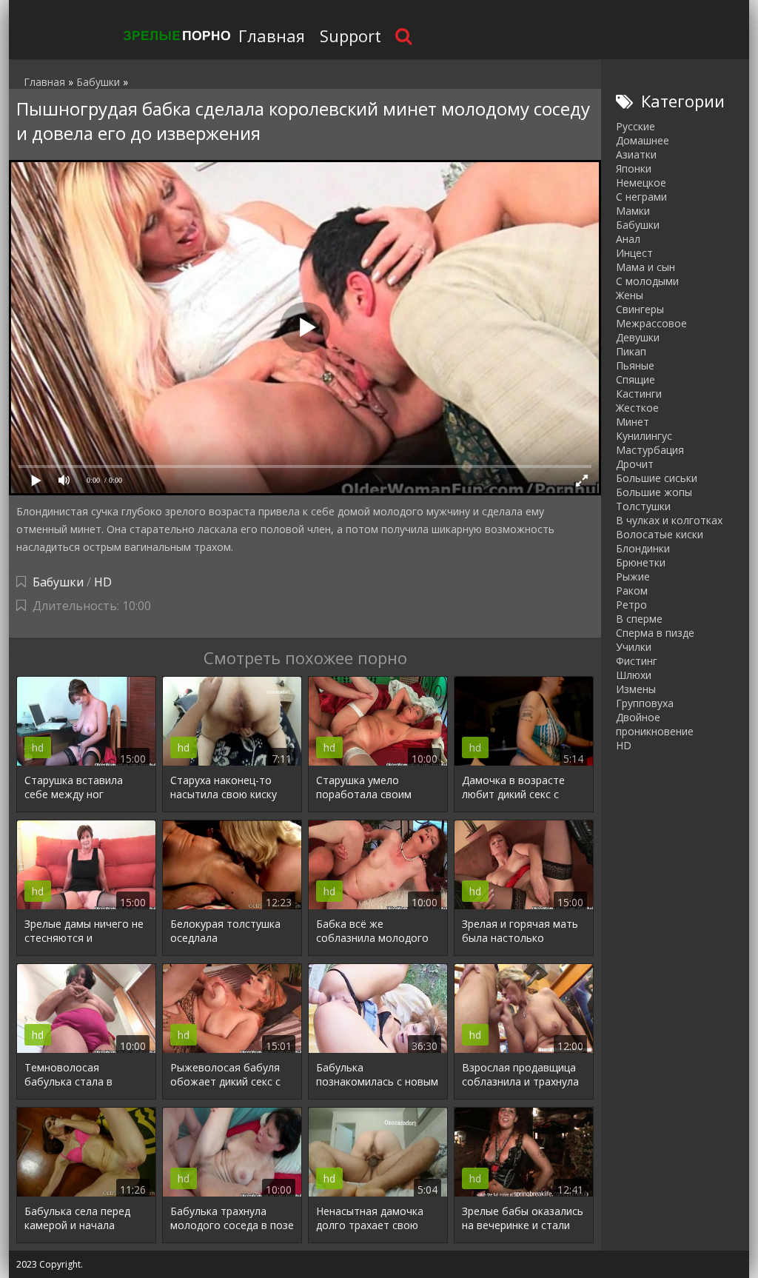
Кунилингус (644, 436)
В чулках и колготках (669, 520)
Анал (628, 239)
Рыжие (633, 576)
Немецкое (641, 182)
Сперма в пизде (655, 633)
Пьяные (635, 365)
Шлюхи (633, 675)
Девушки (638, 337)
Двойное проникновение (655, 724)
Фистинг (636, 661)
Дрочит (635, 464)
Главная (271, 35)
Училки (633, 647)
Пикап (631, 351)
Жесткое (637, 408)
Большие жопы (654, 492)
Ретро (631, 605)
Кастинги (639, 394)
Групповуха (645, 703)
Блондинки (643, 548)
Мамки (633, 211)
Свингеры (640, 309)
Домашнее (642, 140)
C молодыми (647, 281)
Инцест (634, 253)
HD (103, 582)
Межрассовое (651, 323)
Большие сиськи (656, 478)
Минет (632, 422)
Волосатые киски (659, 534)
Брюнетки (640, 562)
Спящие (635, 379)
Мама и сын (645, 267)
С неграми (641, 197)
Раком (632, 590)
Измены (636, 689)
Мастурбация (650, 450)
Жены (629, 295)
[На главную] (175, 35)
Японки (633, 168)
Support (350, 35)
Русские (635, 126)
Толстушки (643, 506)
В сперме (639, 619)
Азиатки (636, 154)
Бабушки (58, 582)
